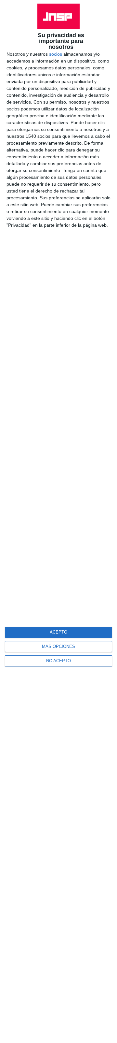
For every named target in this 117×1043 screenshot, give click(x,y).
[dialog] (58, 521)
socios (55, 54)
